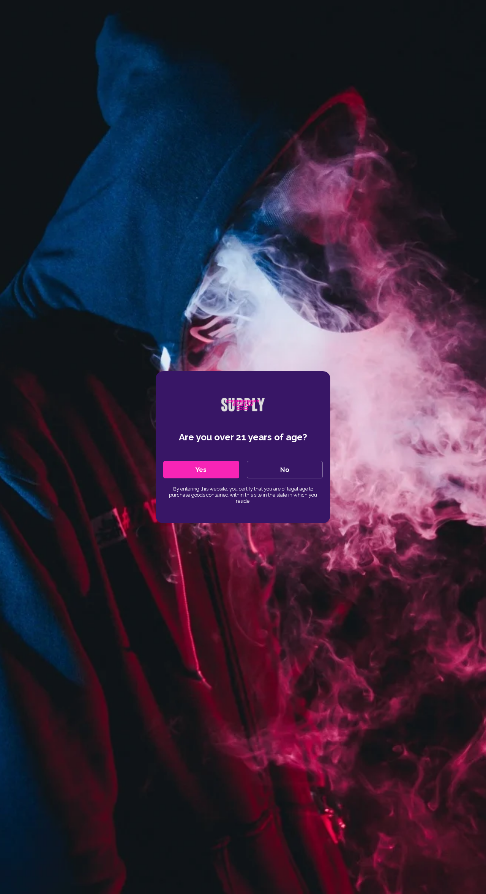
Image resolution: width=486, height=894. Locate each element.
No (284, 469)
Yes (201, 469)
